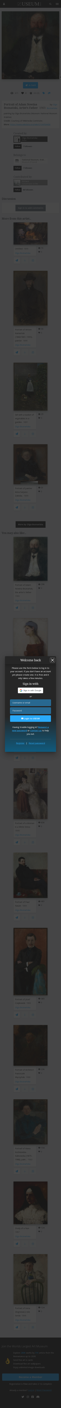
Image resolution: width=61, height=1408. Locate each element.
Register (20, 743)
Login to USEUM (31, 718)
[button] (30, 690)
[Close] (52, 660)
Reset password (37, 743)
